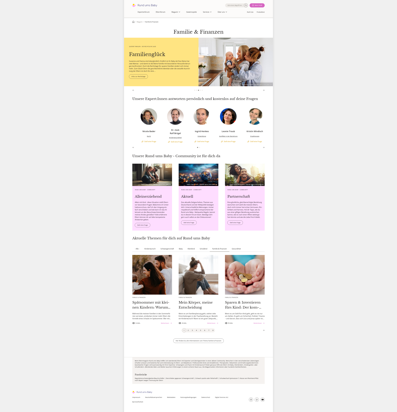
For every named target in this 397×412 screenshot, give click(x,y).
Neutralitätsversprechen (153, 397)
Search (246, 5)
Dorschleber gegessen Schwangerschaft (180, 378)
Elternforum (160, 12)
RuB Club (250, 12)
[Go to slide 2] (196, 90)
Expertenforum (144, 12)
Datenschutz (205, 397)
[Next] (264, 90)
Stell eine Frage (138, 109)
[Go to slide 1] (194, 90)
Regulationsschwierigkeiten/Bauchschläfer (149, 378)
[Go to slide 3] (198, 90)
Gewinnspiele (191, 12)
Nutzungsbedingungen (188, 397)
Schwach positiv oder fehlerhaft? (206, 378)
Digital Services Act (221, 397)
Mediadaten (171, 397)
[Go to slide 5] (202, 90)
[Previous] (133, 90)
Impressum (136, 397)
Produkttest (261, 12)
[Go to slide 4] (200, 90)
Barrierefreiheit (137, 402)
